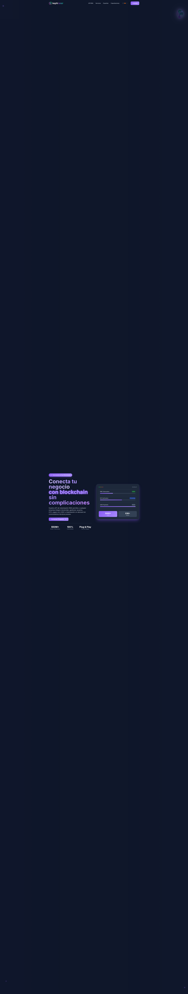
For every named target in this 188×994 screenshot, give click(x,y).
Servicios (98, 3)
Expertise (105, 3)
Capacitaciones (115, 3)
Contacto (134, 3)
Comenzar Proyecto (57, 519)
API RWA (90, 3)
